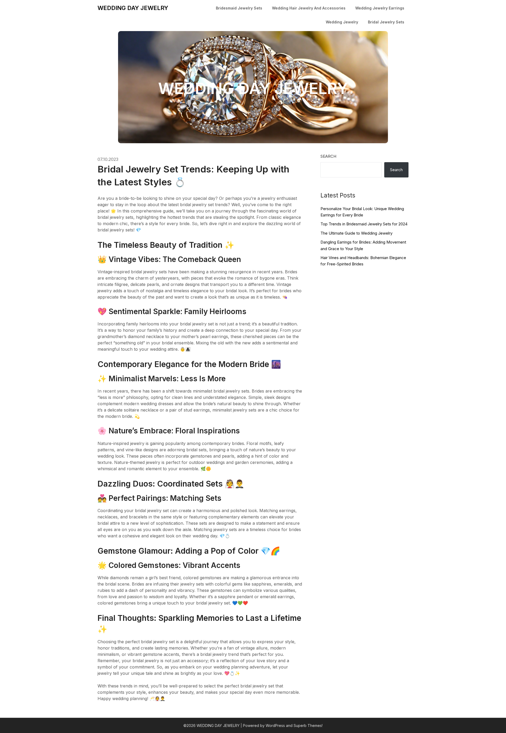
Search (328, 156)
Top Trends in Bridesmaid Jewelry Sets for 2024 (363, 223)
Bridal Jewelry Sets (386, 22)
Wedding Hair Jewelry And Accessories (309, 8)
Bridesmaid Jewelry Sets (239, 8)
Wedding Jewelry (342, 22)
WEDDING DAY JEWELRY (133, 7)
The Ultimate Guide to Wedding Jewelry (356, 233)
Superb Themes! (308, 725)
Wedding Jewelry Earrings (379, 8)
